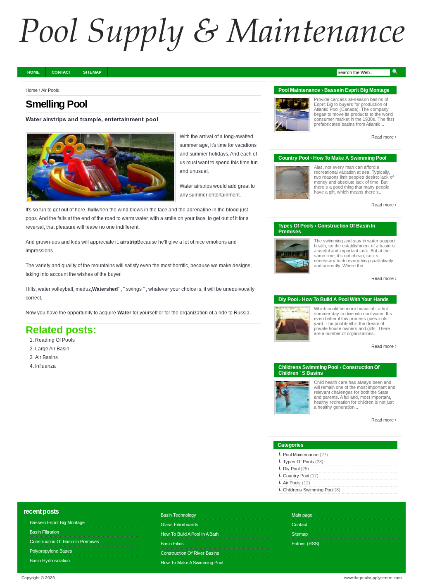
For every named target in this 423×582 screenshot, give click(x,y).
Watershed (105, 289)
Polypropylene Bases (51, 550)
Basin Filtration (44, 531)
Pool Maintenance (300, 454)
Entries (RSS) (305, 543)
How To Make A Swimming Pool (192, 562)
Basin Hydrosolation (50, 560)
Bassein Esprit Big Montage (57, 522)
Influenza (45, 366)
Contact (61, 72)
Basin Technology (178, 515)
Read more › (384, 136)
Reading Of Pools (55, 340)
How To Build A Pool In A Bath (190, 534)
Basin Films (172, 543)
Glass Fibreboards (179, 524)
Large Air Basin (52, 349)
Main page (302, 515)
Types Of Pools (298, 461)
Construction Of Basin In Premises (64, 541)
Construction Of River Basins (190, 553)
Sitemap (92, 72)
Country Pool (296, 475)
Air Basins (46, 357)
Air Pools (50, 90)
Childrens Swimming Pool (308, 489)
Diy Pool (291, 468)
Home (33, 72)
